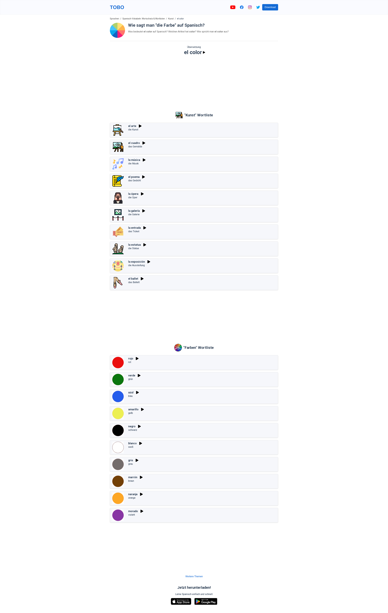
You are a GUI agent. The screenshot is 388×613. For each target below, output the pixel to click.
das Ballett (134, 282)
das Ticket (133, 231)
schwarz (132, 430)
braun (131, 480)
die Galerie (134, 214)
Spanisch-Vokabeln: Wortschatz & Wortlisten (143, 18)
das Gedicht (134, 180)
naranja (132, 494)
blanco (132, 443)
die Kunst (133, 129)
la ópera (133, 193)
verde (131, 375)
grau (130, 463)
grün (130, 379)
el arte (132, 126)
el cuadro (134, 143)
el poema (134, 176)
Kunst (171, 18)
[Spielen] (204, 52)
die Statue (133, 248)
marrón (132, 477)
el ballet (133, 278)
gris (130, 460)
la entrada (134, 227)
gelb (130, 413)
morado (133, 511)
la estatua (134, 244)
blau (130, 396)
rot (129, 362)
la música (134, 159)
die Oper (132, 197)
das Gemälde (135, 146)
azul (131, 392)
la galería (134, 210)
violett (131, 514)
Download (270, 7)
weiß (130, 446)
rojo (130, 358)
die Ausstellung (136, 265)
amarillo (133, 409)
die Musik (133, 163)
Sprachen (114, 18)
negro (131, 426)
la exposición (136, 261)
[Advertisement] (194, 81)
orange (131, 497)
